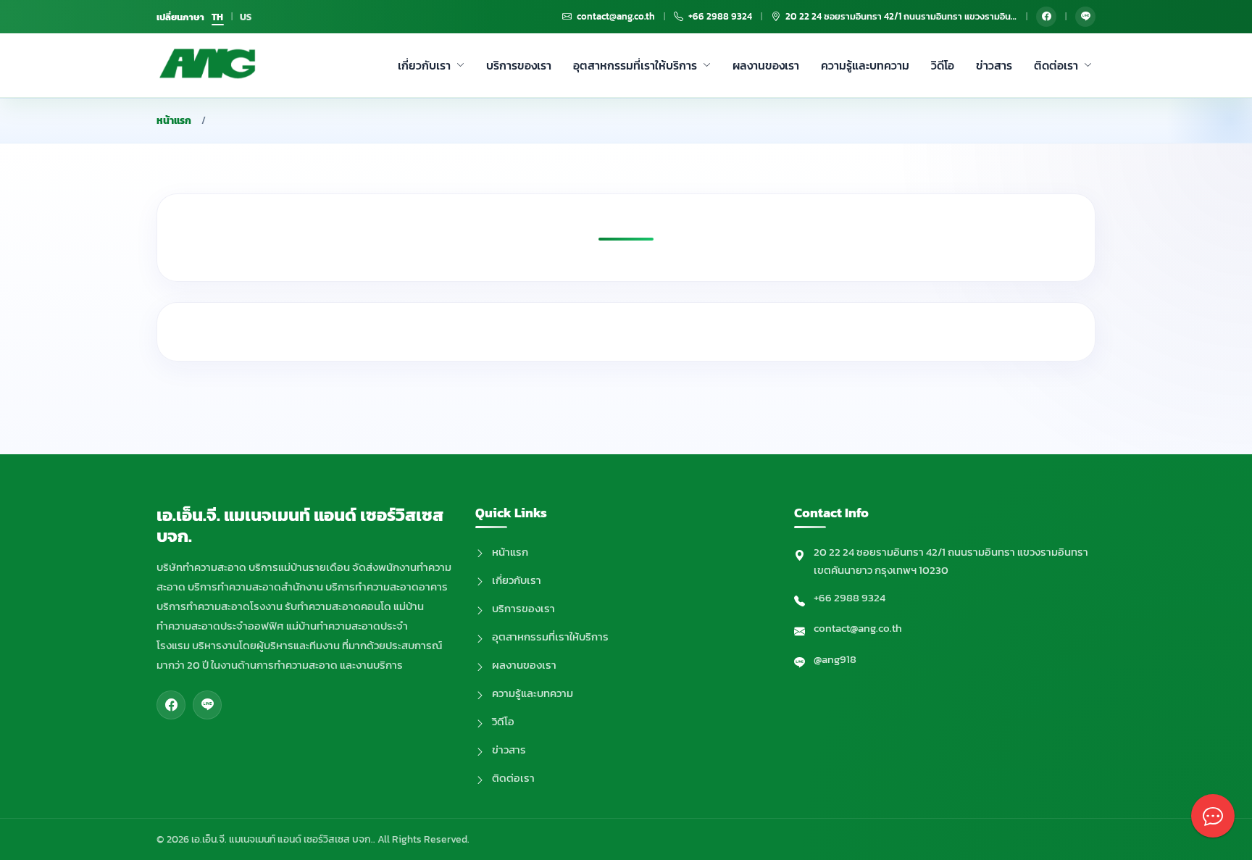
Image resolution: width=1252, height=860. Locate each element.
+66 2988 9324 (849, 597)
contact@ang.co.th (858, 627)
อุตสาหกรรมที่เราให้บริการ (635, 65)
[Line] (1085, 17)
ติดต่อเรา (1056, 65)
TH (218, 17)
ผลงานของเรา (766, 65)
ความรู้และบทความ (865, 65)
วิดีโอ (942, 65)
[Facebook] (1046, 17)
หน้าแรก (173, 120)
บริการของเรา (518, 65)
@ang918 (835, 659)
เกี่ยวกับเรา (424, 65)
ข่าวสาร (994, 65)
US (246, 17)
